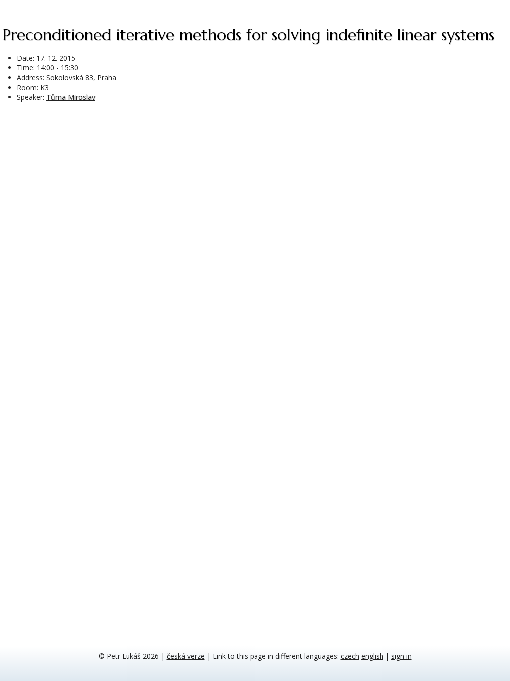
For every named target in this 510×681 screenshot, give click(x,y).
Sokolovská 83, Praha (81, 77)
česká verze (186, 656)
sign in (401, 656)
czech (350, 656)
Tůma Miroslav (70, 97)
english (372, 656)
